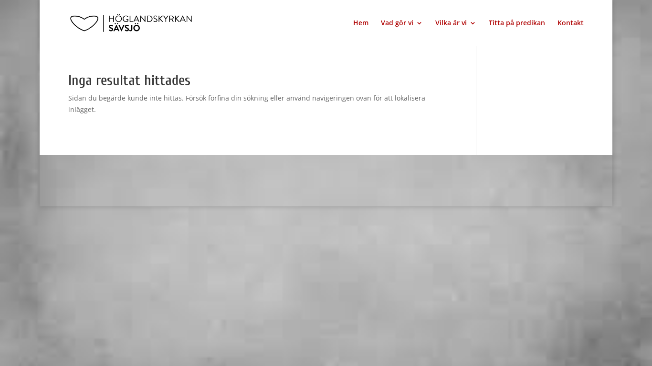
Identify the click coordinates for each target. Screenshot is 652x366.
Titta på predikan (517, 23)
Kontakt (570, 23)
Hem (360, 23)
